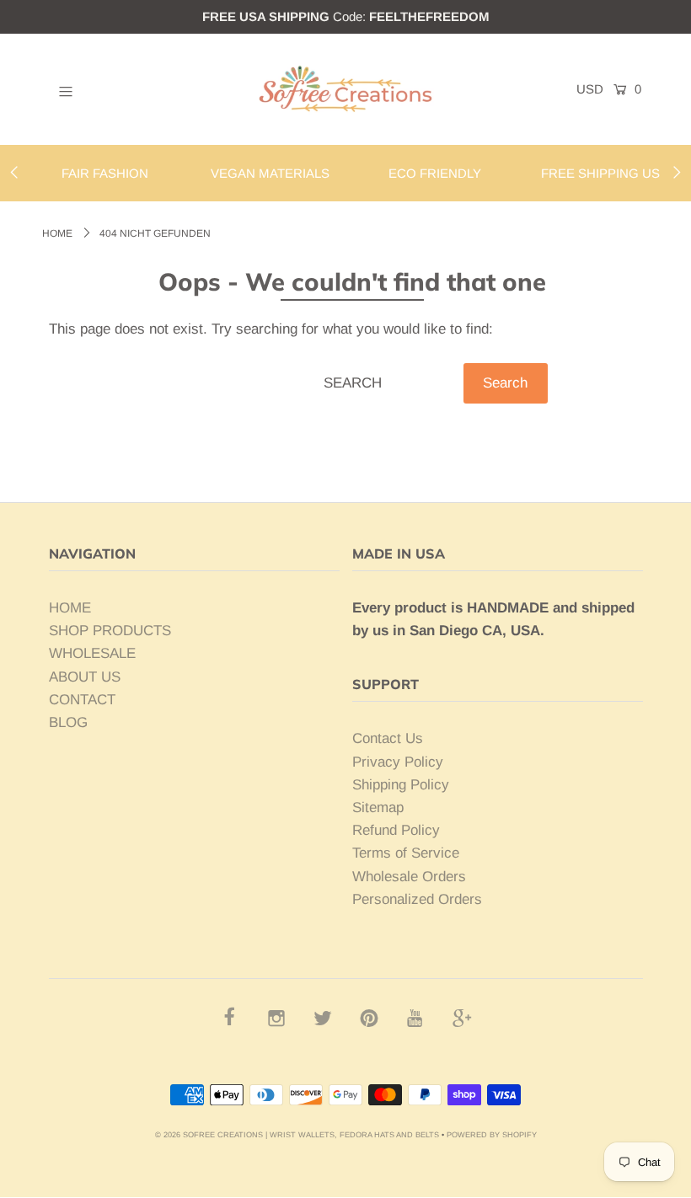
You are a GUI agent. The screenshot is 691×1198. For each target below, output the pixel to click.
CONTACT (82, 700)
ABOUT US (85, 677)
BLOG (68, 722)
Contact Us (387, 738)
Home (57, 233)
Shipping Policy (400, 785)
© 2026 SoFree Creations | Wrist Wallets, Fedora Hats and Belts (297, 1135)
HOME (70, 608)
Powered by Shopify (492, 1135)
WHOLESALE (92, 653)
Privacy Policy (397, 762)
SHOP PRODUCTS (110, 631)
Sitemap (378, 808)
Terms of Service (405, 853)
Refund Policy (396, 830)
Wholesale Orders (409, 877)
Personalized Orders (417, 899)
